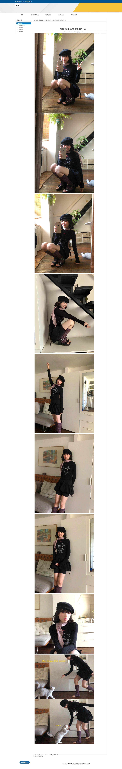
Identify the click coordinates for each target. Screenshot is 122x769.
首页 (22, 15)
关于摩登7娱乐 (35, 15)
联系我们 (74, 15)
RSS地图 (82, 763)
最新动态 (61, 15)
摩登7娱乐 (41, 20)
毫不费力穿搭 (40, 756)
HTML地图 (87, 763)
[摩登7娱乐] (17, 7)
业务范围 (48, 15)
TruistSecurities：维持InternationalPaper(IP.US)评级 (48, 754)
